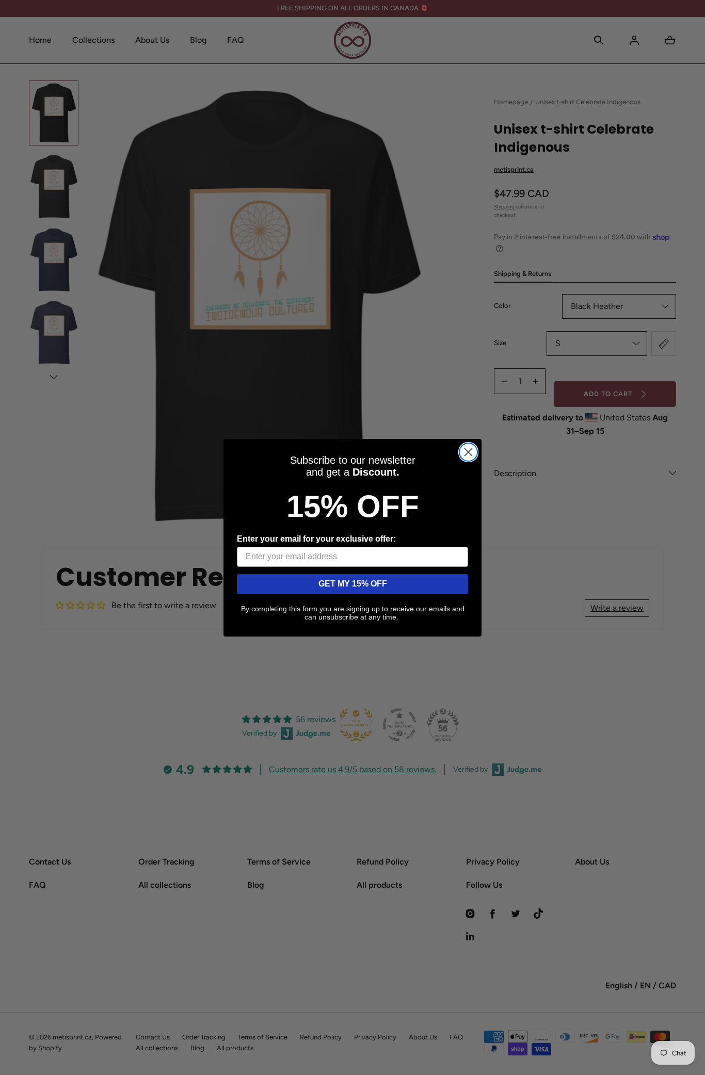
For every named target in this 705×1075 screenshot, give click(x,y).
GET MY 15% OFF (352, 583)
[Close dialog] (468, 452)
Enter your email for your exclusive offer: (316, 538)
